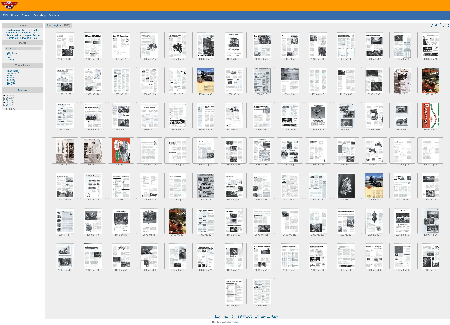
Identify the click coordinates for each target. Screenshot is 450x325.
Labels (10, 53)
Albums (22, 90)
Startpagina (54, 25)
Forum (25, 15)
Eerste (218, 316)
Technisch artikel (30, 30)
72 (238, 316)
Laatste (276, 316)
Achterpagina (25, 32)
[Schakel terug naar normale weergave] (447, 25)
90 (7, 100)
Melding (10, 60)
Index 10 (11, 84)
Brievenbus (25, 38)
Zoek (9, 55)
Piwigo (235, 322)
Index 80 (11, 78)
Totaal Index (12, 71)
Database (53, 15)
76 (250, 316)
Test (35, 38)
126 (257, 316)
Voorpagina (25, 35)
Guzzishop (40, 15)
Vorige (227, 316)
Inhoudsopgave (12, 30)
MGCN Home (10, 15)
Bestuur (36, 35)
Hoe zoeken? (13, 73)
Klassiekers (12, 38)
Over (9, 57)
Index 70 (11, 75)
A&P (36, 32)
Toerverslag (11, 32)
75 (247, 316)
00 (7, 102)
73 (241, 316)
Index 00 (11, 82)
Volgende (265, 316)
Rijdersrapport (11, 35)
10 (7, 105)
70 (7, 95)
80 (7, 98)
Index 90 (11, 80)
